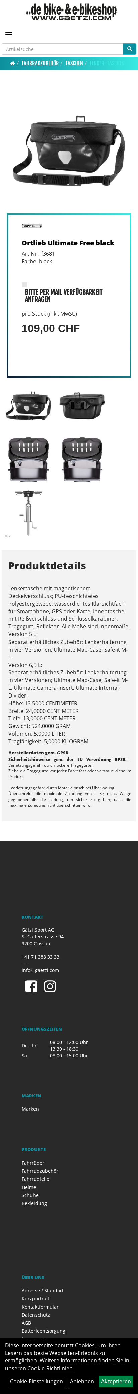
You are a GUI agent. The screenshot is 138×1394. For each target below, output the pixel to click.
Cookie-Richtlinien (50, 1368)
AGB (26, 1323)
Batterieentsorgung (43, 1331)
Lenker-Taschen (107, 63)
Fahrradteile (35, 1179)
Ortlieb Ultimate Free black (68, 242)
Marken (30, 1109)
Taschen (74, 63)
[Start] (12, 63)
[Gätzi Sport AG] (71, 11)
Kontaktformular (40, 1307)
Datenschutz (36, 1315)
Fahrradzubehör (40, 63)
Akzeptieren (116, 1381)
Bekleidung (34, 1203)
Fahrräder (33, 1163)
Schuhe (30, 1195)
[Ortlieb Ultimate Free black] (69, 150)
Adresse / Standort (43, 1290)
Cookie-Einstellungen (36, 1381)
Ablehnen (82, 1381)
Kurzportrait (35, 1298)
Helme (29, 1187)
